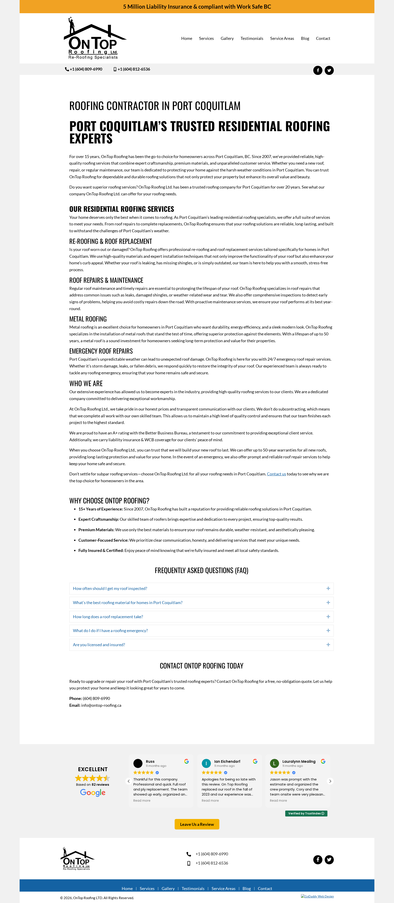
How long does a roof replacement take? (108, 616)
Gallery (168, 888)
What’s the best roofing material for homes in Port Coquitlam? (127, 602)
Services (147, 888)
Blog (247, 888)
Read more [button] (141, 801)
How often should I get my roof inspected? (110, 588)
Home (127, 888)
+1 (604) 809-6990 (212, 853)
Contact (265, 888)
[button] (83, 68)
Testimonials (193, 888)
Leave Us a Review (197, 824)
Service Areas (224, 888)
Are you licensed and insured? (99, 644)
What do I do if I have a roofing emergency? (110, 630)
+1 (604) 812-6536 (212, 862)
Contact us (276, 473)
